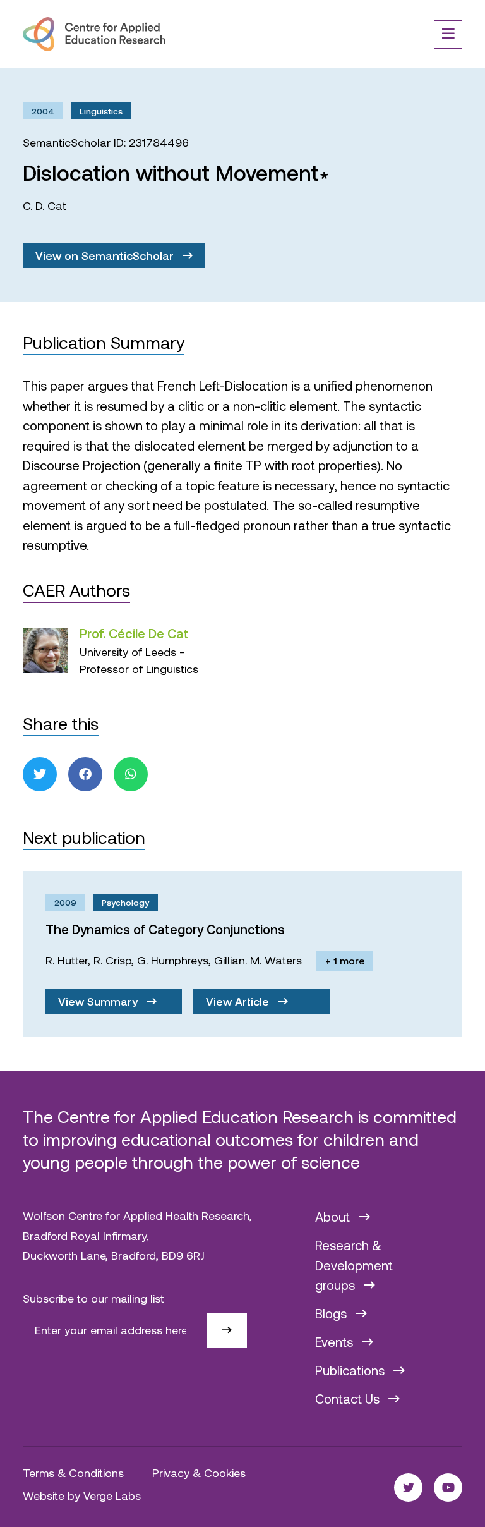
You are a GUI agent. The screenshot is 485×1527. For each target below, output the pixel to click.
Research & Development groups (354, 1265)
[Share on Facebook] (85, 774)
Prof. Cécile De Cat (134, 633)
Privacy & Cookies (199, 1473)
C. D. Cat (44, 205)
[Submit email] (227, 1330)
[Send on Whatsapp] (131, 774)
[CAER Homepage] (94, 34)
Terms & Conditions (73, 1473)
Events (335, 1341)
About (334, 1216)
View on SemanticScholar (106, 255)
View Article (239, 1001)
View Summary (99, 1001)
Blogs (332, 1313)
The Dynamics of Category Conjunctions (165, 929)
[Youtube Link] (448, 1487)
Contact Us (349, 1398)
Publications (351, 1370)
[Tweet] (40, 774)
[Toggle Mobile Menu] (448, 34)
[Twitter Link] (408, 1487)
